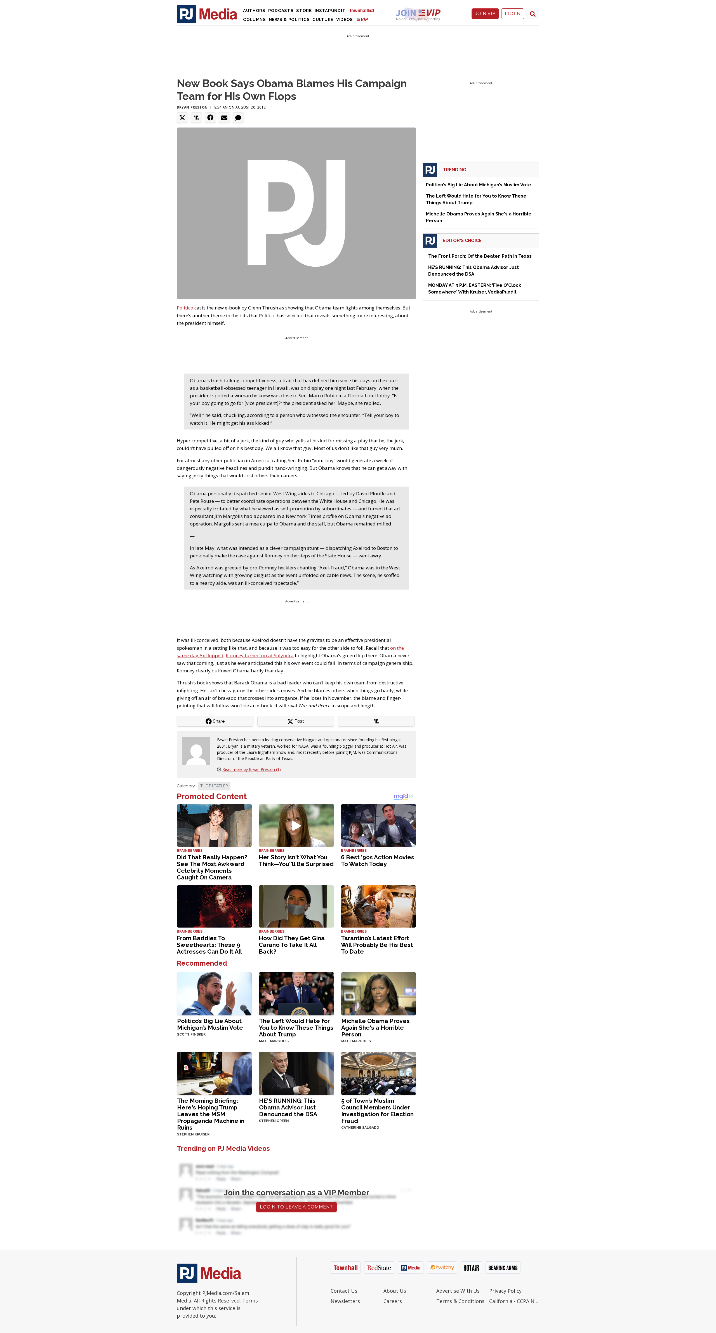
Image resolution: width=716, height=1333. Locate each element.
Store (304, 10)
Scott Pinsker (191, 1034)
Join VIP (485, 13)
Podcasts (281, 10)
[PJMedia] (207, 13)
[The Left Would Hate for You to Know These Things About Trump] (296, 993)
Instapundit (330, 10)
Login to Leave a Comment (296, 1207)
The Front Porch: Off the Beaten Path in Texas (480, 256)
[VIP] (362, 19)
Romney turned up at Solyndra (260, 655)
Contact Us (344, 1290)
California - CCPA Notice (514, 1301)
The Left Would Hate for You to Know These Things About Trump (296, 1027)
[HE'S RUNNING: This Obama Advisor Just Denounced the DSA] (296, 1072)
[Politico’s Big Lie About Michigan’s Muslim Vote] (214, 993)
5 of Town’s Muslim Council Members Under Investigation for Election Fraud (377, 1110)
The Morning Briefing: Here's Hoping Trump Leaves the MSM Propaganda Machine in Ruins (210, 1114)
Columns (254, 19)
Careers (392, 1301)
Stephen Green (274, 1121)
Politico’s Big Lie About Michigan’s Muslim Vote (210, 1024)
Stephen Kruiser (193, 1134)
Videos (344, 19)
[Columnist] (198, 750)
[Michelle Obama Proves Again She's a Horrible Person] (378, 993)
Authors (254, 10)
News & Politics (289, 19)
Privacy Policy (505, 1290)
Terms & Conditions (460, 1301)
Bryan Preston (192, 107)
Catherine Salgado (360, 1128)
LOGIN (512, 13)
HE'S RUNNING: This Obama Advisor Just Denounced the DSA (288, 1107)
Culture (322, 19)
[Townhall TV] (363, 10)
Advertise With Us (458, 1290)
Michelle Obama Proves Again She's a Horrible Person (375, 1027)
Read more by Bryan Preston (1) (251, 769)
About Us (394, 1290)
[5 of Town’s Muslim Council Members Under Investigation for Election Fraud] (378, 1072)
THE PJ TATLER (214, 786)
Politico (185, 307)
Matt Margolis (274, 1041)
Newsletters (345, 1301)
